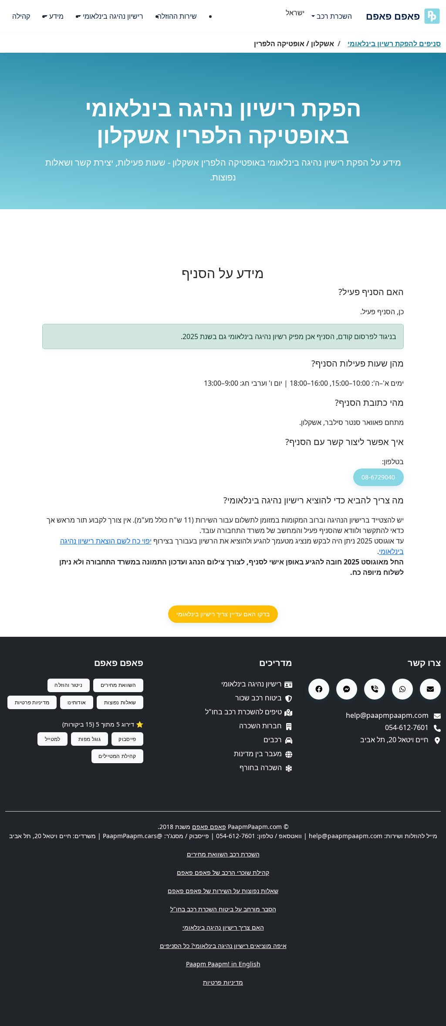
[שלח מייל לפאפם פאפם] (430, 689)
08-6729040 (378, 477)
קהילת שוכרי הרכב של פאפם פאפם (223, 872)
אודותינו (77, 702)
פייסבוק (127, 739)
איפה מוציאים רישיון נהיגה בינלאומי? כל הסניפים (223, 945)
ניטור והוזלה (68, 685)
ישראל (295, 12)
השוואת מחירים (118, 685)
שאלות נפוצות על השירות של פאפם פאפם (223, 891)
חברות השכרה (260, 725)
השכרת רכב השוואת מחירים (223, 854)
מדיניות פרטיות (32, 702)
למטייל (53, 739)
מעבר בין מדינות (258, 753)
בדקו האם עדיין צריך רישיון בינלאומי (223, 614)
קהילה (21, 16)
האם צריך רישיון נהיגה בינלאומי (223, 927)
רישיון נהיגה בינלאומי (251, 684)
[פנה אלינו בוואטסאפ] (402, 689)
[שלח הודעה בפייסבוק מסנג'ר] (346, 689)
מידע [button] (56, 16)
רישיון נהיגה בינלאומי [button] (113, 16)
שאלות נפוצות (120, 702)
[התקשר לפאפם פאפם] (374, 689)
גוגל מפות (89, 739)
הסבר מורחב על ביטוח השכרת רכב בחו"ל (223, 909)
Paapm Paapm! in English (223, 964)
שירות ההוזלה (177, 16)
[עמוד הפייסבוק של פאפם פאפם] (318, 689)
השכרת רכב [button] (334, 16)
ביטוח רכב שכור (258, 698)
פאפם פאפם (393, 16)
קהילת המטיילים (117, 756)
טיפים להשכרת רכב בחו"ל (243, 712)
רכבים (273, 739)
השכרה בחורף (261, 767)
